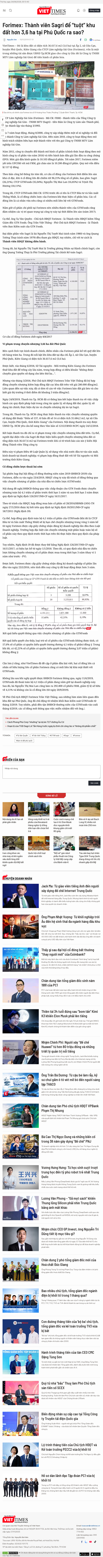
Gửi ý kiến (94, 783)
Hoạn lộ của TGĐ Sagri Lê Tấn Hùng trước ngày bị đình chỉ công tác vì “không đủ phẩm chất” (51, 726)
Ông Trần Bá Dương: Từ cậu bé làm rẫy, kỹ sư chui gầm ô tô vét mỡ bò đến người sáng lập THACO (70, 1079)
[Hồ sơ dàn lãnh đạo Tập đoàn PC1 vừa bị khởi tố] (21, 1485)
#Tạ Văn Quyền (22, 736)
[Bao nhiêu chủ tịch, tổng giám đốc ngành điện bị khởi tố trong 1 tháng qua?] (21, 1300)
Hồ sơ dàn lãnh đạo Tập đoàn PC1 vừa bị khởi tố (68, 1477)
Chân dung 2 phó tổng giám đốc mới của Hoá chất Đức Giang (68, 1262)
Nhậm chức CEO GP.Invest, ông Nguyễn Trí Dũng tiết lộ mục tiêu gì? (70, 1231)
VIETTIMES (51, 10)
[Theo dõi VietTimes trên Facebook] (82, 1542)
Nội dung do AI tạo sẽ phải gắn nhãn (13, 821)
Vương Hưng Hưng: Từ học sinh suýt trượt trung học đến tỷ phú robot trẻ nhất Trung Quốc (70, 1172)
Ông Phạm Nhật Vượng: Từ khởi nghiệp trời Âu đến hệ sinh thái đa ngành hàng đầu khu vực (70, 921)
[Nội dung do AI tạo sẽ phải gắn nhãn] (13, 809)
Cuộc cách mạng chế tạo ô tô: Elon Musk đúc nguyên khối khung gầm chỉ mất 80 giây (64, 825)
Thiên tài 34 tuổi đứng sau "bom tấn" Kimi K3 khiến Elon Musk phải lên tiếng (69, 1013)
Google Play (95, 1554)
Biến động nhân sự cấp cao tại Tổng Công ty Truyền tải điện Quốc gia (69, 1416)
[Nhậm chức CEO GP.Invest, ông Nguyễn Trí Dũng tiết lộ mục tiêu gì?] (21, 1239)
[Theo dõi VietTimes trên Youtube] (90, 1542)
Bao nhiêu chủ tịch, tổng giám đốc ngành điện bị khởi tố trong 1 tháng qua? (69, 1293)
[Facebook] (80, 39)
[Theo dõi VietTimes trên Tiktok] (95, 1542)
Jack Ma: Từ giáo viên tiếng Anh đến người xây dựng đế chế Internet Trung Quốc (70, 888)
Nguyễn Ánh (12, 40)
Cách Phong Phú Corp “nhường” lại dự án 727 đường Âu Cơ (35, 722)
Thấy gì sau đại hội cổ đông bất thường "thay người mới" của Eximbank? (67, 952)
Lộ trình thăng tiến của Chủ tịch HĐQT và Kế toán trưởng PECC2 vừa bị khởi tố (69, 1447)
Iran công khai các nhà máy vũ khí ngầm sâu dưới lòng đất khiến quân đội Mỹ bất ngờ (13, 859)
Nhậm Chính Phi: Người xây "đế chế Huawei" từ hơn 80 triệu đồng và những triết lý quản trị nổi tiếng (68, 1046)
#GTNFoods (54, 736)
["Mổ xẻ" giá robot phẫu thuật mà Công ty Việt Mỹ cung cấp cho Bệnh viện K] (64, 843)
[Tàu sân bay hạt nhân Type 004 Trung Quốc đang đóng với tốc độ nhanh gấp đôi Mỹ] (89, 843)
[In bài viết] (85, 39)
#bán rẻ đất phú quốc (24, 741)
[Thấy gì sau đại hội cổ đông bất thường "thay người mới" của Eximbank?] (21, 960)
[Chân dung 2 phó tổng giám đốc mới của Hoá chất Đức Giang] (21, 1270)
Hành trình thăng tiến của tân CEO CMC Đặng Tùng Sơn (67, 1354)
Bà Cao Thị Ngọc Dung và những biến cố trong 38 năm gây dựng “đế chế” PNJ (68, 1139)
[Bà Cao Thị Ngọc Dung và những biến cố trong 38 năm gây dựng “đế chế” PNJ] (21, 1146)
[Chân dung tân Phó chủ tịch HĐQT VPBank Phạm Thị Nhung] (21, 1116)
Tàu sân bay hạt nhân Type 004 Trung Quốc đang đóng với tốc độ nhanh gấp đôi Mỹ (89, 857)
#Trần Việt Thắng (38, 736)
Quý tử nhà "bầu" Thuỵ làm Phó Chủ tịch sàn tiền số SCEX (68, 1385)
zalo (86, 1542)
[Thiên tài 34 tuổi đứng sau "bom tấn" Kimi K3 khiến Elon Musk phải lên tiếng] (21, 1021)
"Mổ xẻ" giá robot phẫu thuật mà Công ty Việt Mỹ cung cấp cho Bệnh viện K (63, 857)
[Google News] (94, 39)
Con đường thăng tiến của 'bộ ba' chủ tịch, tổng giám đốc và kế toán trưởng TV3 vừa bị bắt (70, 1326)
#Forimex (76, 736)
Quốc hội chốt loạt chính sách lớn (37, 854)
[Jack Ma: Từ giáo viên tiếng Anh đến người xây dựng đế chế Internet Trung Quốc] (21, 896)
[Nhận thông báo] (78, 10)
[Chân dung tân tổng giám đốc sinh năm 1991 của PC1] (21, 990)
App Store (84, 1554)
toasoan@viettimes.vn (90, 1526)
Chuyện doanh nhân (18, 878)
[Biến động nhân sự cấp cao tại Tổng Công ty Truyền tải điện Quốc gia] (21, 1424)
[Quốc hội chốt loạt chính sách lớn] (38, 843)
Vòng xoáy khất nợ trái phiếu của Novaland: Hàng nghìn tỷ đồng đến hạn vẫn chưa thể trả (38, 825)
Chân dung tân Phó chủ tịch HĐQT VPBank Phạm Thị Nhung (70, 1108)
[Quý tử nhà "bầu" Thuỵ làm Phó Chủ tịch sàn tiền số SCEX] (21, 1393)
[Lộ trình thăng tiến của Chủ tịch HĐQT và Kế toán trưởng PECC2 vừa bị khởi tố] (21, 1455)
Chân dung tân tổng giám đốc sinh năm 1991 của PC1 (68, 982)
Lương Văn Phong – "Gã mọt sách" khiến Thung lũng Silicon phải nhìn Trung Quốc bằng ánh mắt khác (68, 1202)
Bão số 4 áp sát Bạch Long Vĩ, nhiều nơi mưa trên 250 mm (89, 822)
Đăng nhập (94, 10)
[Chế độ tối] (84, 10)
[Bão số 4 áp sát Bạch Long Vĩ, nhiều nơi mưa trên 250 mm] (89, 809)
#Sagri (66, 736)
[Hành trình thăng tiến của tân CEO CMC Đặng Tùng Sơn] (21, 1362)
